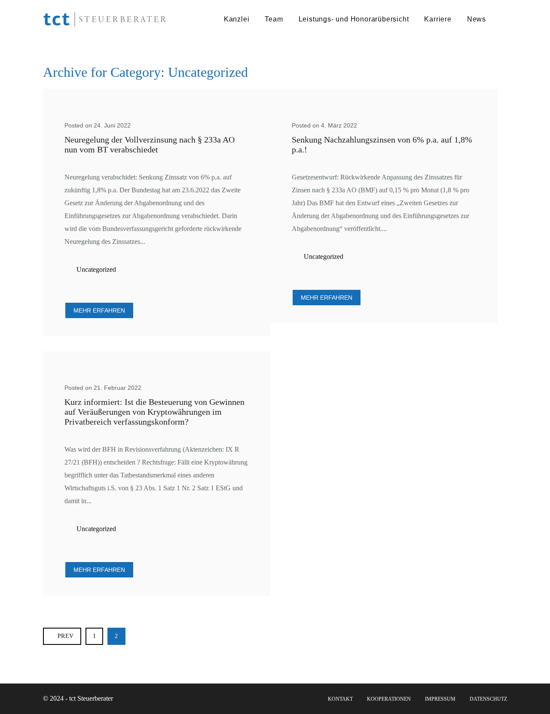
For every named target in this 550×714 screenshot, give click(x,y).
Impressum (440, 699)
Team (274, 19)
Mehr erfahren (99, 310)
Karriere (437, 19)
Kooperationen (389, 699)
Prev (66, 636)
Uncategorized (96, 269)
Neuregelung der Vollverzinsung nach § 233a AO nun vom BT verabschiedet (149, 144)
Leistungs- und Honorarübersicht (354, 19)
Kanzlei (237, 19)
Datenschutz (488, 699)
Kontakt (340, 699)
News (476, 19)
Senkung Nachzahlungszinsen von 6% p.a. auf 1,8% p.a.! (382, 144)
